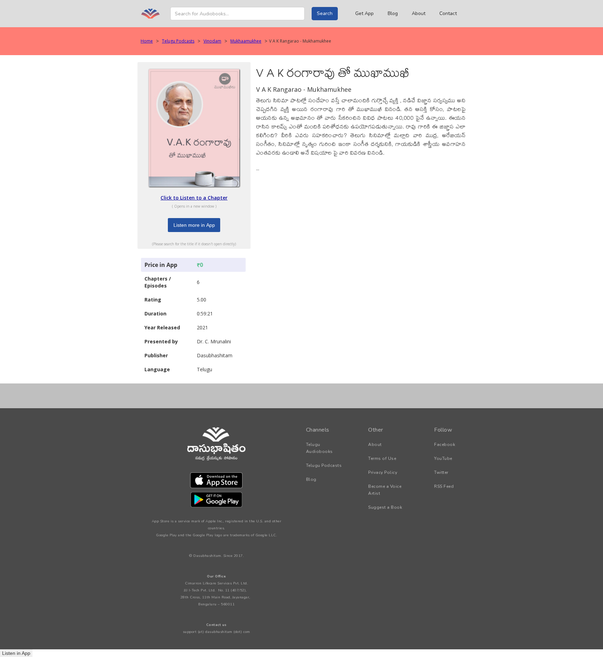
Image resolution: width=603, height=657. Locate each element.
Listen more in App (194, 225)
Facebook (444, 444)
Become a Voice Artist (384, 490)
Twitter (441, 472)
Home (147, 41)
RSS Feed (444, 486)
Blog (393, 13)
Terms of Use (382, 458)
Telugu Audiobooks (319, 448)
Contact (448, 13)
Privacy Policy (382, 472)
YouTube (443, 458)
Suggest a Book (385, 507)
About (418, 13)
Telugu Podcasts (178, 41)
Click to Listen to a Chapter (194, 197)
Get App (364, 13)
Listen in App (16, 653)
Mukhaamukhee (245, 41)
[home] (150, 13)
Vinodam (212, 41)
